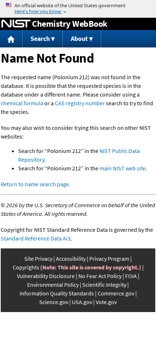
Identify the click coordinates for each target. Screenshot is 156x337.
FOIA (131, 276)
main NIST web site (122, 168)
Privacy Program (109, 258)
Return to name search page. (35, 184)
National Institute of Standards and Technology (15, 24)
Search (40, 38)
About (79, 38)
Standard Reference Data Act (35, 238)
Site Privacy (38, 258)
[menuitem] (11, 39)
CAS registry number (80, 103)
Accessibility (71, 258)
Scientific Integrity (104, 284)
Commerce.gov (116, 293)
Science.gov (53, 302)
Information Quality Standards (57, 293)
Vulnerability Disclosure (46, 276)
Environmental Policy (53, 284)
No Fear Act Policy (100, 276)
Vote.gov (106, 302)
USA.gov (82, 302)
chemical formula (22, 103)
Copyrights (26, 267)
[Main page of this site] (11, 39)
